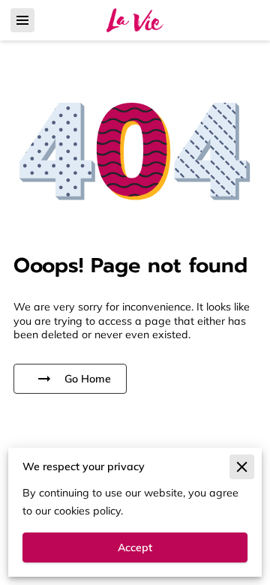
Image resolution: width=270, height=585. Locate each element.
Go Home (87, 379)
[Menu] (22, 20)
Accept (135, 547)
